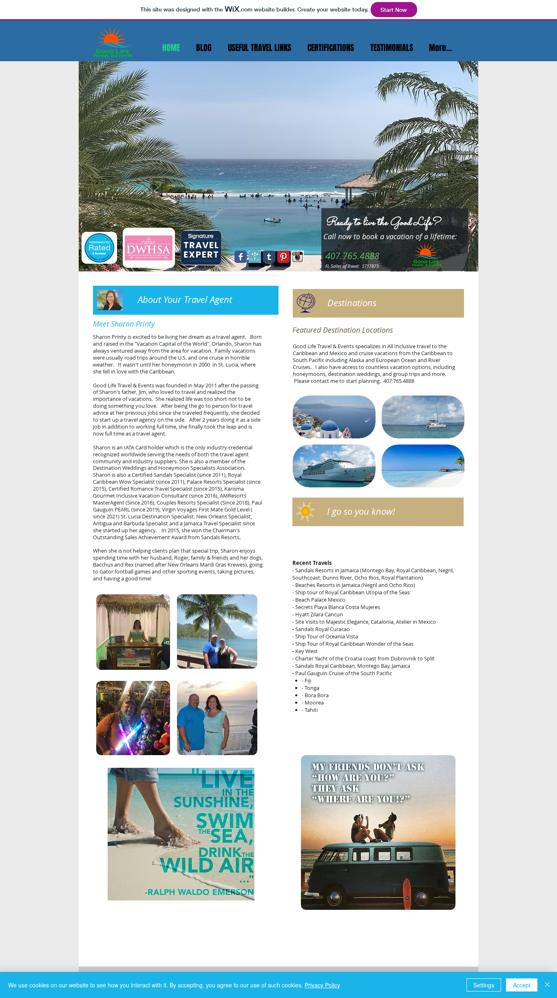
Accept (521, 985)
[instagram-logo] (298, 257)
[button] (334, 417)
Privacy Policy (322, 985)
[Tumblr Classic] (269, 257)
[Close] (547, 984)
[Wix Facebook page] (240, 257)
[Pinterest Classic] (283, 257)
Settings (483, 985)
